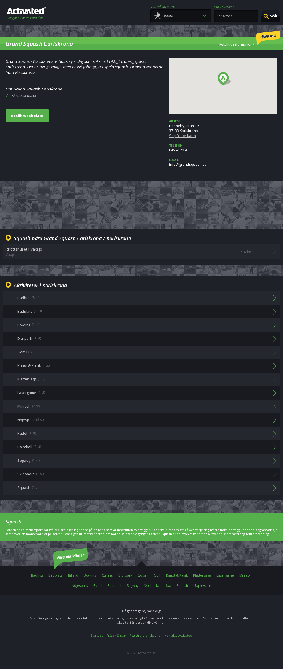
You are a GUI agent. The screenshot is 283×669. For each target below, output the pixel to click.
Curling (107, 575)
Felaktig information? (236, 44)
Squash (182, 585)
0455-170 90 (178, 148)
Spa (168, 585)
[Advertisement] (141, 204)
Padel (97, 585)
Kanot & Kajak (177, 575)
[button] (225, 79)
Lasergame (225, 575)
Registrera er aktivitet (145, 635)
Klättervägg (202, 575)
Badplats (55, 575)
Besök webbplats (27, 115)
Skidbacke (152, 585)
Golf (157, 575)
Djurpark (125, 575)
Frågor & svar (116, 635)
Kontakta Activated (178, 635)
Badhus (37, 575)
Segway (132, 585)
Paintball (114, 585)
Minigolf (245, 575)
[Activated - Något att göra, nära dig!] (26, 14)
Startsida (97, 635)
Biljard (73, 575)
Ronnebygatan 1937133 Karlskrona (184, 128)
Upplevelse (202, 585)
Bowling (90, 575)
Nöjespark (80, 585)
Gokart (143, 575)
